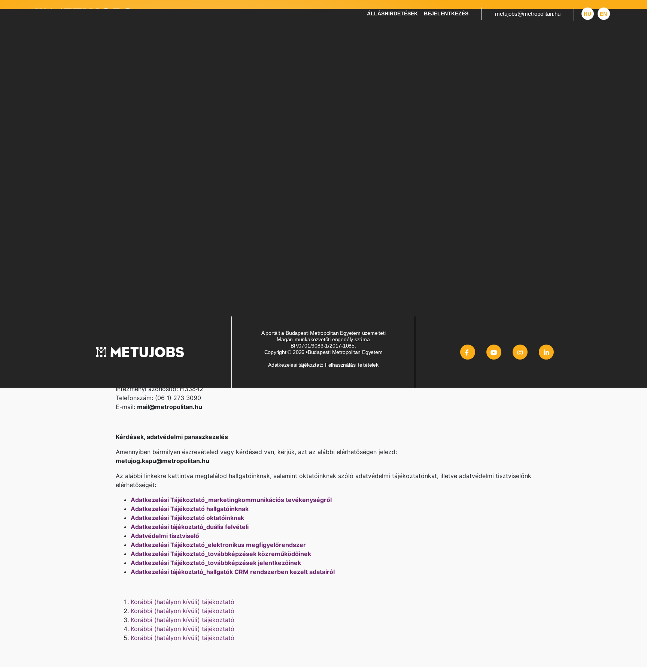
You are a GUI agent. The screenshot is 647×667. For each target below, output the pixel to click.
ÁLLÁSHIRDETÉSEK (392, 13)
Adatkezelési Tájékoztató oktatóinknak (187, 518)
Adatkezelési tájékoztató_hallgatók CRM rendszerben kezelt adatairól (233, 572)
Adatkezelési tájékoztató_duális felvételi (190, 527)
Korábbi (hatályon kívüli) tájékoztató (182, 602)
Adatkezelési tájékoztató (296, 365)
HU (587, 14)
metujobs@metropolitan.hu (528, 13)
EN (603, 14)
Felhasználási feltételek (352, 365)
